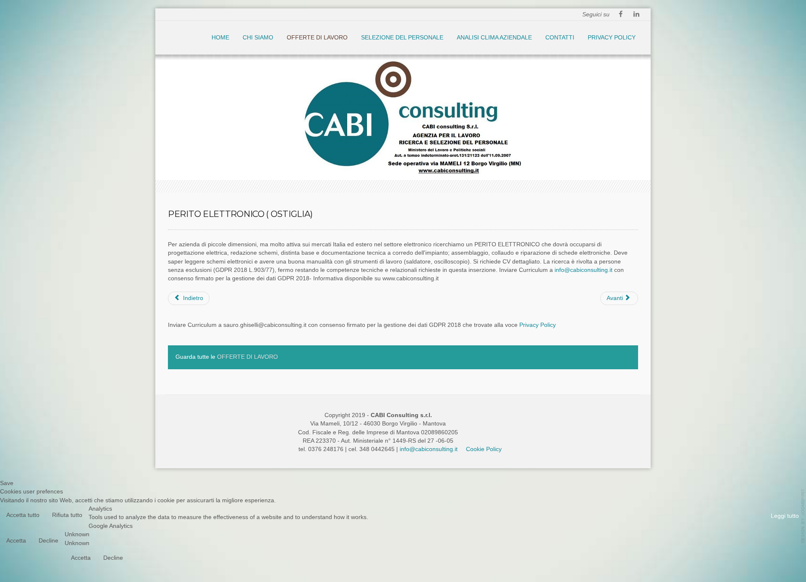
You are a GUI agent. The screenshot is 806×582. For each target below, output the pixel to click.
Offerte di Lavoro (317, 37)
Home (220, 37)
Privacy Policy (612, 37)
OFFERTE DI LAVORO (247, 357)
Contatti (559, 37)
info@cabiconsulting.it (583, 270)
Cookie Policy (484, 449)
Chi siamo (258, 37)
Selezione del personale (402, 37)
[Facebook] (620, 14)
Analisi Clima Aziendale (494, 37)
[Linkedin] (636, 14)
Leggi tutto (785, 516)
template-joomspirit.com (803, 516)
